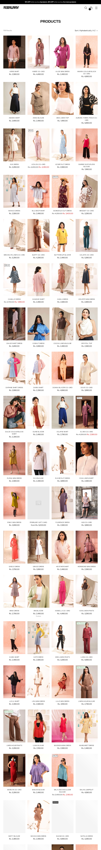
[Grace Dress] (38, 547)
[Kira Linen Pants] (63, 637)
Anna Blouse (38, 118)
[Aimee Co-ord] (38, 52)
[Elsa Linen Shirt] (87, 458)
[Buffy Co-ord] (38, 235)
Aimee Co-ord (38, 71)
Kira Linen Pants (62, 657)
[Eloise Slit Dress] (63, 458)
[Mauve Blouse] (38, 770)
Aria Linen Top (62, 118)
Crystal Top (86, 343)
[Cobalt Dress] (38, 323)
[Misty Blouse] (14, 816)
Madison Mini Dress (62, 745)
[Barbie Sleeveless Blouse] (87, 144)
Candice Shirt (38, 299)
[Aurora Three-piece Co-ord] (87, 98)
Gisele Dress (14, 566)
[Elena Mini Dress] (14, 458)
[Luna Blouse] (38, 726)
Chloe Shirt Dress (14, 343)
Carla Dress (62, 299)
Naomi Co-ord (62, 836)
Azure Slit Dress (62, 164)
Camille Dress (14, 299)
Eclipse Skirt (62, 432)
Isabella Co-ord (62, 611)
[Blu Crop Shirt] (38, 191)
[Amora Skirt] (14, 98)
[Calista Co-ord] (87, 235)
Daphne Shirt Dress (14, 387)
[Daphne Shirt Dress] (14, 368)
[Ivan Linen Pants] (87, 591)
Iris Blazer (38, 611)
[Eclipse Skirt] (63, 412)
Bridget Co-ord (87, 211)
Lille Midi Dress (62, 701)
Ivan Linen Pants (86, 611)
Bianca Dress (14, 211)
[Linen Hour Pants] (14, 726)
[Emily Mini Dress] (14, 502)
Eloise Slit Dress (62, 478)
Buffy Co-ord (38, 255)
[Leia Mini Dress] (38, 681)
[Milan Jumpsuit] (87, 770)
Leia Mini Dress (38, 701)
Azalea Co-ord (38, 164)
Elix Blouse (38, 478)
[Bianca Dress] (14, 191)
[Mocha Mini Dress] (38, 816)
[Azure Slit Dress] (63, 144)
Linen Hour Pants (14, 745)
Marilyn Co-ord (14, 790)
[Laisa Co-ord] (87, 637)
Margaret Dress (86, 745)
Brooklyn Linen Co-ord (14, 255)
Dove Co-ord (87, 387)
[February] (11, 8)
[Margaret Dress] (87, 726)
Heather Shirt (62, 566)
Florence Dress (62, 522)
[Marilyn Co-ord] (14, 770)
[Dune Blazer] (38, 412)
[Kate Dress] (38, 637)
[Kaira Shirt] (14, 637)
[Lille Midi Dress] (63, 681)
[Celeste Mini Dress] (87, 279)
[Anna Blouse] (38, 98)
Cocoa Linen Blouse (63, 343)
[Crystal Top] (87, 323)
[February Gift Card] (38, 502)
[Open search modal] (85, 7)
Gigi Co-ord (86, 522)
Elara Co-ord (86, 432)
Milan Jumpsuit (86, 790)
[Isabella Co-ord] (63, 591)
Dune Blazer (38, 432)
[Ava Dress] (14, 144)
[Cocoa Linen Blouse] (63, 323)
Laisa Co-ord (87, 657)
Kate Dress (38, 657)
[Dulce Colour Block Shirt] (14, 412)
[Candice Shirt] (38, 279)
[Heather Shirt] (63, 547)
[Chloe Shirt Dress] (14, 323)
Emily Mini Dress (14, 522)
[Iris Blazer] (38, 591)
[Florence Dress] (63, 502)
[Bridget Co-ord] (87, 191)
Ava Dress (14, 164)
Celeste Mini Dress (86, 299)
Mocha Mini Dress (38, 836)
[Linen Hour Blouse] (87, 681)
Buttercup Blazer (62, 255)
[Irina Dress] (14, 591)
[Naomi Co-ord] (63, 816)
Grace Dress (38, 566)
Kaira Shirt (14, 657)
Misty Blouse (14, 836)
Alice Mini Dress (63, 71)
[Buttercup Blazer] (63, 235)
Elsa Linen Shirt (87, 478)
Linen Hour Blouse (86, 701)
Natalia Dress (87, 836)
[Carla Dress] (63, 279)
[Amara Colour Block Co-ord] (87, 52)
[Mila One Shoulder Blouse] (63, 770)
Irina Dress (14, 611)
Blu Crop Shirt (38, 211)
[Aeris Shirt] (14, 52)
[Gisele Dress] (14, 547)
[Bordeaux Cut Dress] (63, 191)
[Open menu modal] (96, 7)
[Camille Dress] (14, 279)
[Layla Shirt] (14, 681)
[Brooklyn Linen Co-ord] (14, 235)
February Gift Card (38, 522)
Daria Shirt (38, 387)
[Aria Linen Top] (63, 98)
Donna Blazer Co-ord (62, 387)
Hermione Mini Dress (87, 566)
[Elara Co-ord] (87, 412)
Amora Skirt (14, 118)
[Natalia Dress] (87, 816)
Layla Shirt (14, 701)
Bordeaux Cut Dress (62, 211)
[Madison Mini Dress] (63, 726)
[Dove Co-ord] (87, 368)
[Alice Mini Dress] (63, 52)
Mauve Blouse (38, 790)
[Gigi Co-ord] (87, 502)
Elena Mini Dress (14, 478)
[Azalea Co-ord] (38, 144)
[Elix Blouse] (38, 458)
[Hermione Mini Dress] (87, 547)
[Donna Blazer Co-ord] (63, 368)
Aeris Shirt (14, 71)
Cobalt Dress (38, 343)
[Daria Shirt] (38, 368)
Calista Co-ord (87, 255)
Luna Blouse (38, 745)
